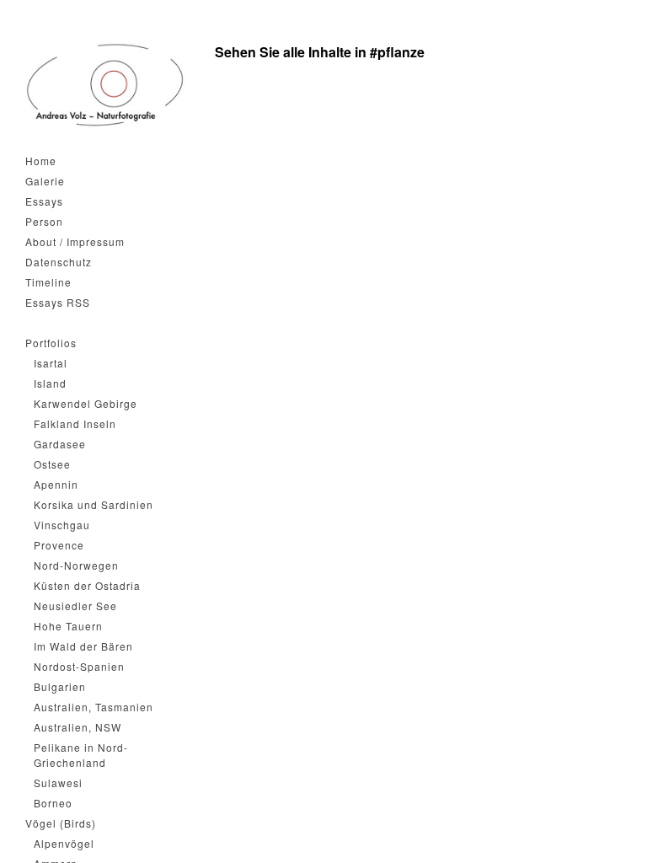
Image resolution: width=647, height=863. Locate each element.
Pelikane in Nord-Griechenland (81, 754)
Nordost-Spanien (79, 666)
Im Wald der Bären (83, 646)
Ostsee (52, 464)
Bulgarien (60, 686)
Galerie (45, 181)
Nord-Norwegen (76, 565)
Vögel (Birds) (60, 823)
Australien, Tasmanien (93, 707)
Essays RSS (57, 302)
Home (40, 160)
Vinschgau (62, 524)
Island (50, 383)
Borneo (53, 803)
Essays (44, 201)
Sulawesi (58, 782)
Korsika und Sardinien (93, 504)
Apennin (56, 484)
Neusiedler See (75, 605)
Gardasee (60, 444)
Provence (59, 545)
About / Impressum (75, 241)
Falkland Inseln (75, 423)
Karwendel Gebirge (85, 403)
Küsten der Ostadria (87, 585)
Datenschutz (58, 262)
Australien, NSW (77, 727)
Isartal (50, 363)
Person (44, 221)
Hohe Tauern (68, 626)
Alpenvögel (64, 843)
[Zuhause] (105, 85)
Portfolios (51, 342)
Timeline (48, 282)
